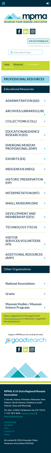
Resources (18, 64)
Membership (10, 422)
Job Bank (8, 425)
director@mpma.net (12, 318)
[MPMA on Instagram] (32, 35)
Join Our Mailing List (38, 41)
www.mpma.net (29, 413)
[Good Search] (25, 343)
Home (6, 64)
